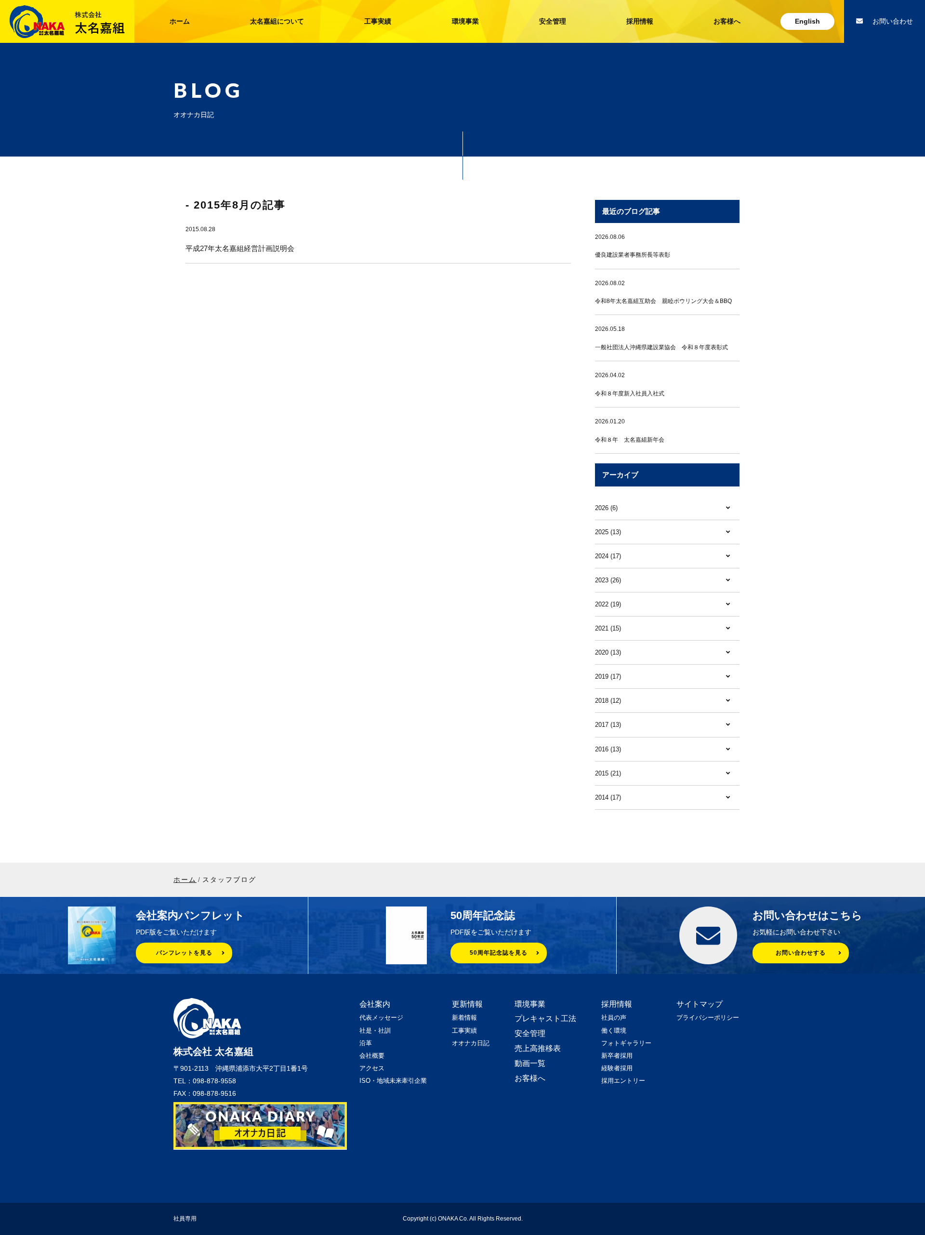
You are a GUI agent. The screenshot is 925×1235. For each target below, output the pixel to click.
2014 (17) (608, 797)
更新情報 (467, 1004)
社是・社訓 (375, 1030)
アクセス (371, 1068)
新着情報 (464, 1017)
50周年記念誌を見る (499, 952)
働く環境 (613, 1030)
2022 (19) (608, 604)
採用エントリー (623, 1080)
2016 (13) (608, 749)
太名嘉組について (277, 21)
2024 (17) (608, 556)
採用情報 (639, 21)
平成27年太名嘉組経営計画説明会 (239, 248)
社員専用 (185, 1218)
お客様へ (727, 21)
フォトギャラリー (626, 1043)
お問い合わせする (801, 952)
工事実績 (377, 21)
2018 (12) (608, 700)
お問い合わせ (892, 21)
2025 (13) (608, 532)
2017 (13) (608, 724)
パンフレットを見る (184, 952)
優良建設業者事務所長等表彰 (632, 254)
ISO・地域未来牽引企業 (393, 1080)
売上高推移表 (538, 1048)
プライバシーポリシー (707, 1017)
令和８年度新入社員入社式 (629, 393)
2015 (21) (608, 773)
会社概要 (371, 1055)
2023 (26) (608, 580)
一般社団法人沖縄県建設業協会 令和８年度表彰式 (661, 347)
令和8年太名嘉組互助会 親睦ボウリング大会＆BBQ (663, 301)
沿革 (365, 1043)
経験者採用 (617, 1068)
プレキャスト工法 (545, 1018)
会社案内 (374, 1004)
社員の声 (613, 1017)
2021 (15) (608, 628)
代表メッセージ (381, 1017)
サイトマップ (699, 1004)
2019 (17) (608, 676)
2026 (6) (606, 508)
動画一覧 (530, 1063)
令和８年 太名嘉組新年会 (629, 439)
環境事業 (465, 21)
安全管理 (552, 21)
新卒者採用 (617, 1055)
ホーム (180, 21)
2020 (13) (608, 652)
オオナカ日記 (470, 1043)
